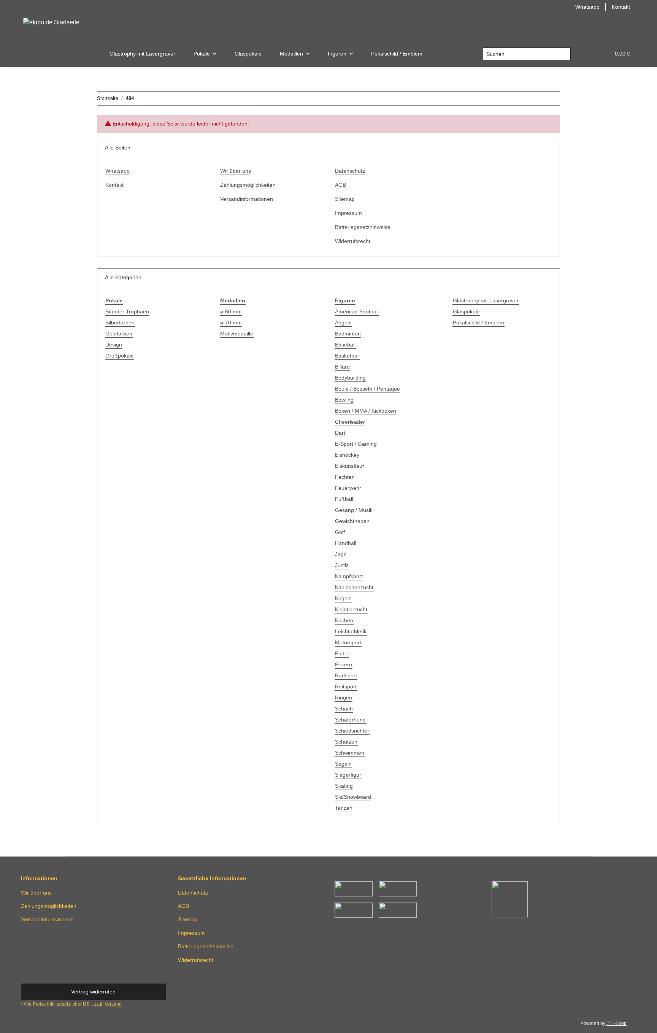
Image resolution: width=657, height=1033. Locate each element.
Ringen (343, 697)
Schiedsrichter (352, 731)
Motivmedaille (236, 334)
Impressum (348, 213)
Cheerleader (350, 422)
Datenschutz (350, 171)
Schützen (346, 742)
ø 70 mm (231, 322)
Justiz (342, 565)
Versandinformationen (246, 199)
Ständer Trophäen (127, 311)
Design (113, 345)
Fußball (344, 499)
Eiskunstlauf (349, 466)
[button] (586, 54)
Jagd (341, 554)
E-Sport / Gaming (356, 444)
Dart (340, 433)
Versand (113, 1004)
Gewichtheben (352, 521)
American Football (357, 311)
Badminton (348, 334)
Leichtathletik (351, 631)
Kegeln (343, 598)
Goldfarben (118, 334)
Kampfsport (349, 576)
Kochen (344, 620)
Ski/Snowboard (353, 797)
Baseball (345, 345)
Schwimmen (349, 753)
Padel (342, 653)
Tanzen (343, 808)
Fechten (345, 477)
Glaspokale (466, 311)
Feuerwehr (348, 488)
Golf (340, 532)
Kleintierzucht (351, 609)
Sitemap (345, 199)
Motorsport (348, 642)
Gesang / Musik (354, 510)
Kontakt (621, 7)
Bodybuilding (350, 378)
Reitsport (346, 686)
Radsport (346, 675)
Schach (344, 709)
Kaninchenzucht (354, 587)
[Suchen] (564, 54)
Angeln (343, 322)
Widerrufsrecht (352, 241)
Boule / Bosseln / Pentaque (367, 389)
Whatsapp (587, 7)
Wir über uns (235, 171)
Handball (345, 543)
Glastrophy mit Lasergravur (486, 300)
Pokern (343, 664)
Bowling (344, 400)
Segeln (343, 764)
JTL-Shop (616, 1023)
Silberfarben (120, 322)
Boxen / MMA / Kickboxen (365, 411)
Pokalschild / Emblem (478, 322)
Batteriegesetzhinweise (362, 227)
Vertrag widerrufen (93, 992)
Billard (342, 367)
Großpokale (119, 356)
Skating (344, 786)
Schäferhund (350, 720)
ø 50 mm (231, 311)
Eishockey (347, 455)
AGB (340, 185)
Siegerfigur (348, 775)
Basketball (347, 356)
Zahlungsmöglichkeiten (248, 185)
